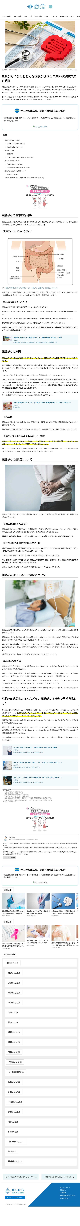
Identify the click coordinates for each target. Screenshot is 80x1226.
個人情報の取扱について (67, 1195)
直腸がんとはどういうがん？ (16, 144)
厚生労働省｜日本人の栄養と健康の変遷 (18, 796)
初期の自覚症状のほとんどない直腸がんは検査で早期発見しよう (24, 178)
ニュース (54, 16)
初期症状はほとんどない (14, 164)
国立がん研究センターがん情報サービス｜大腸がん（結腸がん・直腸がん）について (32, 288)
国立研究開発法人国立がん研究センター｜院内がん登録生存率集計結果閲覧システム (30, 798)
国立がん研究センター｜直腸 (15, 793)
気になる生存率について (14, 147)
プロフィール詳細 (9, 857)
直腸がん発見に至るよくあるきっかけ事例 (20, 157)
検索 (50, 6)
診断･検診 (38, 16)
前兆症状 (10, 154)
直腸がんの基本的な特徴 (12, 140)
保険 (46, 16)
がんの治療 (17, 16)
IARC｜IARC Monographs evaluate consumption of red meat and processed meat (29, 797)
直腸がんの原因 (9, 150)
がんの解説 (7, 16)
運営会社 (63, 1190)
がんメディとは (65, 1187)
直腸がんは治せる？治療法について (15, 171)
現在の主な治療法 (12, 174)
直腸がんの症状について (12, 161)
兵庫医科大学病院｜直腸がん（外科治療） (19, 794)
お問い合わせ (64, 1198)
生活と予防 (28, 16)
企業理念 (63, 1193)
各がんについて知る (67, 16)
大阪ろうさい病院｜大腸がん (15, 792)
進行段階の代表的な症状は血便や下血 (19, 167)
